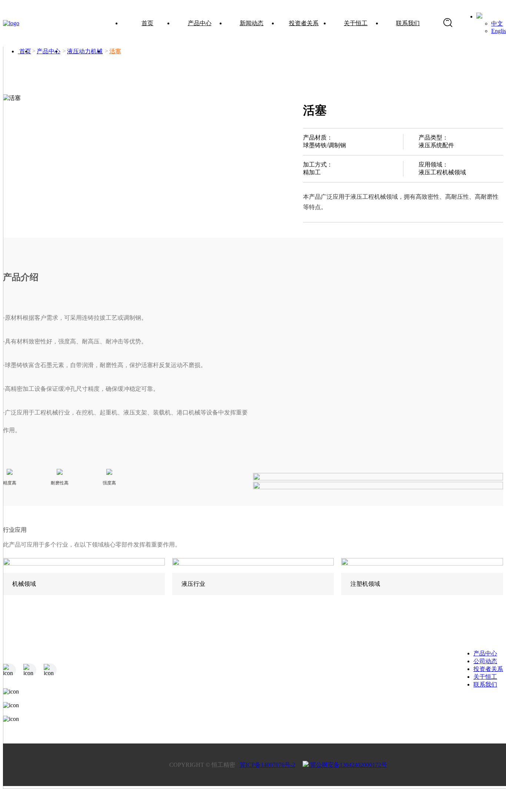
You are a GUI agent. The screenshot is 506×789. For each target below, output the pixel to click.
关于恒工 (355, 23)
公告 (289, 673)
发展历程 (364, 688)
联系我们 (408, 23)
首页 (147, 23)
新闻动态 (251, 23)
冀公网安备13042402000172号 (348, 765)
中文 (497, 23)
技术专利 (364, 703)
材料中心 (170, 688)
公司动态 (485, 661)
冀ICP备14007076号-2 (267, 765)
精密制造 (170, 673)
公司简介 (364, 673)
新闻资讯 (232, 673)
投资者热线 (298, 688)
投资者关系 (304, 23)
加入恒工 (426, 688)
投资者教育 (298, 703)
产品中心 (200, 23)
